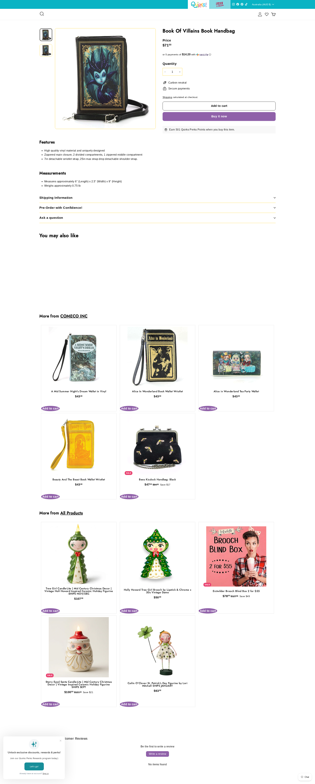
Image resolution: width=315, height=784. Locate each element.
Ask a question (51, 217)
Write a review (157, 753)
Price (167, 40)
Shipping (167, 97)
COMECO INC (73, 316)
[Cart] (273, 14)
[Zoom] (105, 78)
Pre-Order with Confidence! (60, 207)
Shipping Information (56, 197)
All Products (71, 513)
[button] (219, 54)
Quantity (170, 63)
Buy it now (219, 116)
